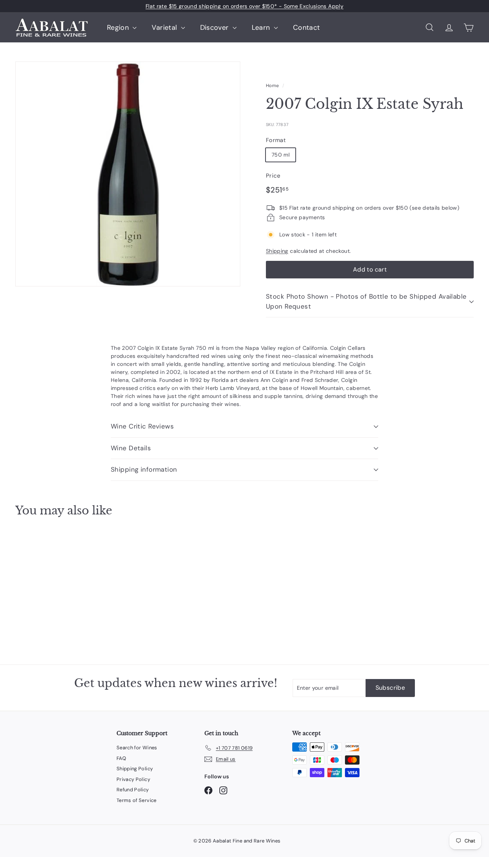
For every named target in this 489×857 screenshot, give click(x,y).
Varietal (165, 27)
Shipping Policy (135, 768)
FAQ (121, 758)
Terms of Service (137, 800)
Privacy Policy (133, 779)
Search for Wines (137, 747)
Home (272, 85)
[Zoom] (128, 174)
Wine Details (131, 448)
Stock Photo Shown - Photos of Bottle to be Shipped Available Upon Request (366, 301)
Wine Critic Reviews (142, 426)
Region (119, 27)
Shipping (277, 250)
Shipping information (144, 469)
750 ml (281, 154)
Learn (262, 27)
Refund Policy (133, 789)
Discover (215, 27)
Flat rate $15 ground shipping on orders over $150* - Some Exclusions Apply (244, 6)
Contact (306, 27)
